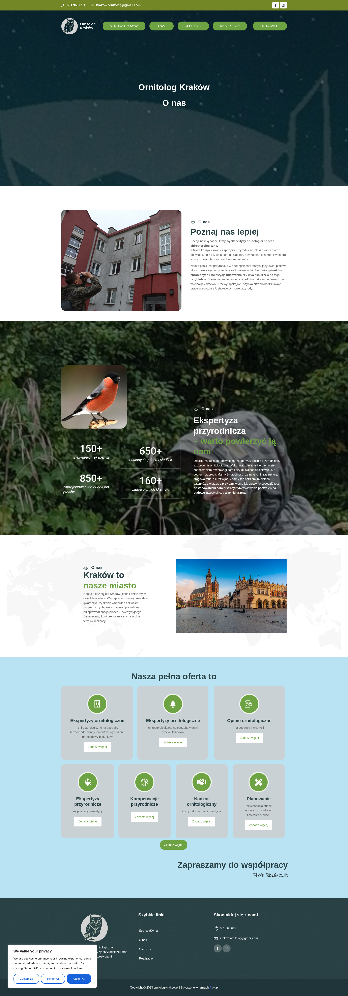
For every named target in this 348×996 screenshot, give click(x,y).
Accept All (79, 978)
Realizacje (230, 26)
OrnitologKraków (88, 26)
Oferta (191, 26)
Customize (26, 978)
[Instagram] (283, 5)
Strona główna (124, 26)
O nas (161, 26)
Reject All (53, 978)
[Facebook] (275, 5)
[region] (52, 966)
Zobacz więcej (97, 747)
